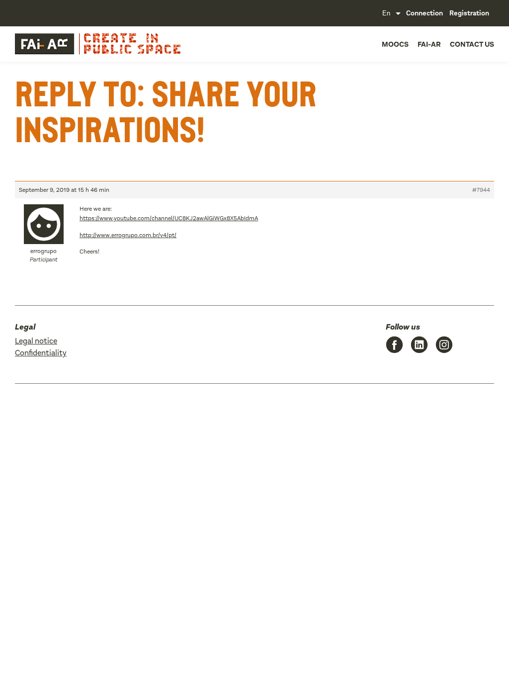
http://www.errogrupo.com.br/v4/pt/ (128, 235)
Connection (424, 13)
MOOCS (395, 44)
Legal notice (36, 341)
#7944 (481, 190)
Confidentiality (41, 352)
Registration (469, 13)
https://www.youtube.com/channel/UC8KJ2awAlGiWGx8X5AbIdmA (169, 218)
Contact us (472, 44)
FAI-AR (429, 44)
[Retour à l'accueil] (64, 44)
